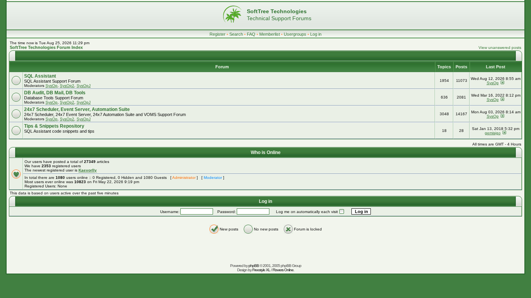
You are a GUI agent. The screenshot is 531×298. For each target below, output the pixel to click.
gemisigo (493, 133)
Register (217, 34)
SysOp (51, 85)
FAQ (251, 34)
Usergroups (295, 34)
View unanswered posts (500, 47)
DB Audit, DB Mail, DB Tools (55, 92)
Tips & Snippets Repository (54, 126)
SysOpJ (84, 85)
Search (236, 34)
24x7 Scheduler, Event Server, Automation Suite (77, 109)
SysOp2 (67, 85)
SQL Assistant (40, 76)
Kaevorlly (88, 170)
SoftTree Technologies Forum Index (46, 47)
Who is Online (266, 152)
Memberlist (269, 34)
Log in (315, 34)
